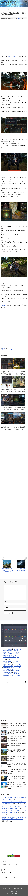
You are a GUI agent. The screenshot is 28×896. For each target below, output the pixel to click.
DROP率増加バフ (7, 672)
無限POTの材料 (7, 670)
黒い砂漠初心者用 (7, 649)
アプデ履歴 (20, 888)
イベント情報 (7, 888)
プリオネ (14, 662)
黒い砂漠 (19, 18)
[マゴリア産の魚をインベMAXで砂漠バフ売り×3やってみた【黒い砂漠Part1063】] (7, 418)
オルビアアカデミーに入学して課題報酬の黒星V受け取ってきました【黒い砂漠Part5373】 (16, 738)
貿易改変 (4, 305)
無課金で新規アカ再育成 (9, 655)
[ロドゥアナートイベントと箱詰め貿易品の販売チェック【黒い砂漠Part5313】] (19, 382)
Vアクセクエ (6, 669)
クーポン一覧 (17, 649)
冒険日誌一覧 (17, 666)
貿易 (3, 349)
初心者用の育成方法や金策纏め (11, 653)
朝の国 (10, 664)
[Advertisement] (14, 38)
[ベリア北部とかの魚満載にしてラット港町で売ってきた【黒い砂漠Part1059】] (7, 400)
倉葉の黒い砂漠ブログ (8, 2)
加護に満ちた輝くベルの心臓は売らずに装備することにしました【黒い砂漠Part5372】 (16, 758)
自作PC (4, 889)
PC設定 (13, 652)
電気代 (18, 652)
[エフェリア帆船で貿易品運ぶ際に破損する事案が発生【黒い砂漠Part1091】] (19, 418)
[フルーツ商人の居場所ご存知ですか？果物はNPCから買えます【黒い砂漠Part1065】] (19, 363)
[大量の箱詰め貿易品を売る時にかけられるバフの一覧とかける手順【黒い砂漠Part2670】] (7, 382)
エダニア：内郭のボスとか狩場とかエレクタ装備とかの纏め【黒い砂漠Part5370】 (16, 771)
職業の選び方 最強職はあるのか (11, 650)
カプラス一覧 (16, 673)
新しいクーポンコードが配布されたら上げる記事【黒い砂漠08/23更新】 (16, 725)
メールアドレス (8, 607)
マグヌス (5, 664)
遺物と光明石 (6, 667)
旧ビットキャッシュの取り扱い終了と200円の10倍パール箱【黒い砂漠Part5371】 (16, 764)
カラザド (17, 664)
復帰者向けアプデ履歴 (12, 661)
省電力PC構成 (6, 652)
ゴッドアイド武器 (15, 667)
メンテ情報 (14, 888)
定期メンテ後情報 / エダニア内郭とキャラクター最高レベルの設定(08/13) (16, 778)
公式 (18, 657)
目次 (4, 661)
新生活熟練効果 (7, 662)
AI (8, 889)
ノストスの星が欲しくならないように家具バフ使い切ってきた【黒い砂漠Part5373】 (16, 732)
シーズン (20, 889)
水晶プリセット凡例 (8, 666)
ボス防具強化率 (16, 675)
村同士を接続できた (13, 56)
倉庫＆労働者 (15, 670)
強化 (25, 889)
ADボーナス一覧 (7, 673)
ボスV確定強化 (14, 669)
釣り (16, 891)
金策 (12, 891)
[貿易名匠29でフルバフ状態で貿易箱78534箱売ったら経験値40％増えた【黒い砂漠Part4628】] (7, 363)
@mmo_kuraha (11, 349)
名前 (5, 601)
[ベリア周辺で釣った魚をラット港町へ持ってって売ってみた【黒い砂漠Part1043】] (19, 400)
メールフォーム (14, 854)
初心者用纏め (14, 889)
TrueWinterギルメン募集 (9, 657)
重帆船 (15, 672)
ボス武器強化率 (7, 675)
